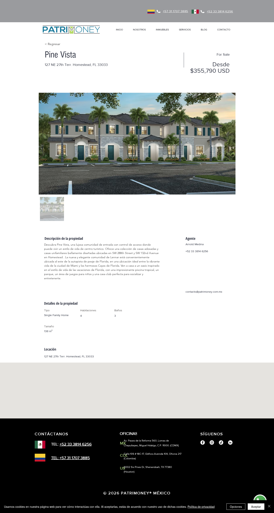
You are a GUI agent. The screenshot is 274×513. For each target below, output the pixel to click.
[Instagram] (212, 442)
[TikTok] (221, 442)
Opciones (236, 507)
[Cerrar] (269, 506)
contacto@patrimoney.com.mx (204, 291)
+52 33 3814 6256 (76, 444)
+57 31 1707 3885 (75, 458)
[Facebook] (202, 442)
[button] (162, 29)
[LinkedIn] (230, 442)
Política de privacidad (201, 507)
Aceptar (256, 507)
